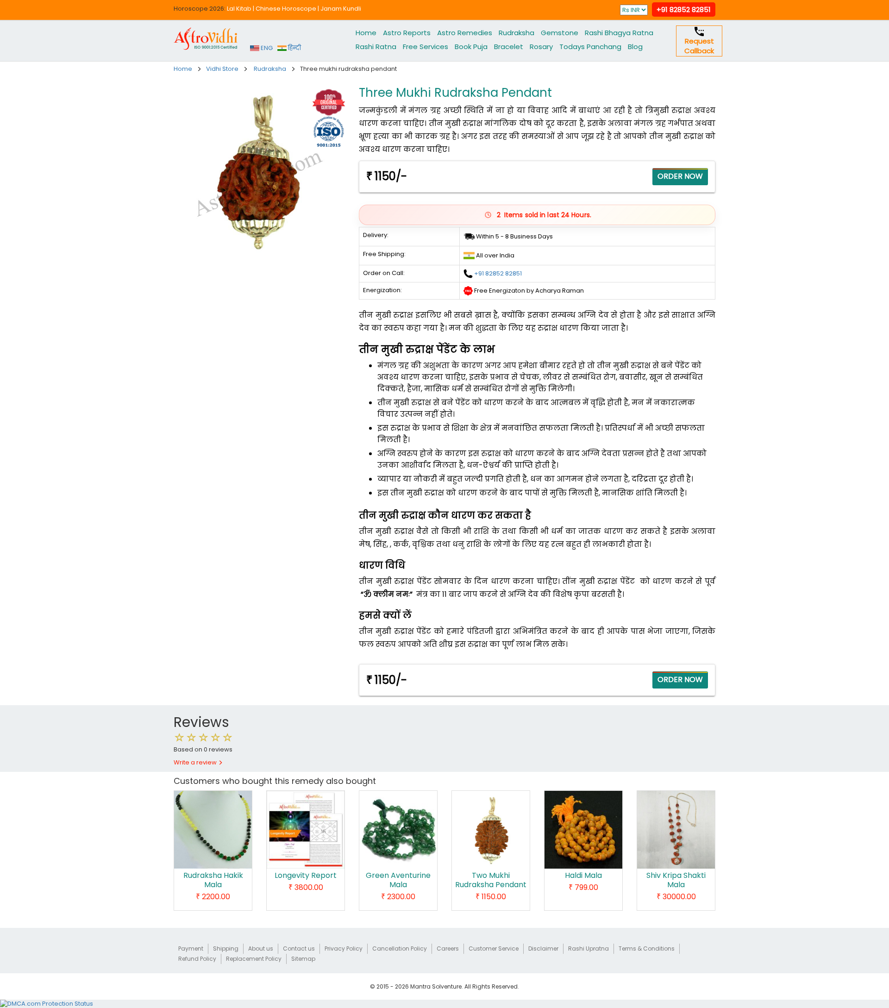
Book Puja (471, 46)
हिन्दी (294, 48)
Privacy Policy (344, 948)
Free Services (425, 46)
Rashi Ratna (376, 46)
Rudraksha (516, 33)
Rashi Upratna (588, 948)
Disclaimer (543, 948)
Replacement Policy (254, 959)
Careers (448, 948)
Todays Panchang (590, 46)
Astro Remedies (464, 33)
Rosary (541, 46)
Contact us (299, 948)
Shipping (225, 948)
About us (260, 948)
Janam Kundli (340, 8)
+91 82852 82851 (684, 9)
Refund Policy (197, 959)
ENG (266, 48)
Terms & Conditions (647, 948)
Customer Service (494, 948)
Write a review (196, 762)
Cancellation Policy (399, 948)
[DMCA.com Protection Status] (46, 1003)
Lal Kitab (239, 8)
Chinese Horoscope (286, 8)
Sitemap (303, 959)
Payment (190, 948)
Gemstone (559, 33)
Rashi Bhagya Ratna (619, 33)
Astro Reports (407, 33)
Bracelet (508, 46)
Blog (635, 46)
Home (366, 33)
